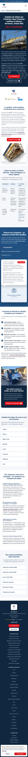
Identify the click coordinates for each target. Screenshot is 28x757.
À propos (14, 735)
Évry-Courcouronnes (14, 713)
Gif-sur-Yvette (14, 708)
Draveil (14, 710)
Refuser (8, 753)
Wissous (14, 719)
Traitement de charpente (9, 592)
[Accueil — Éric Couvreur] (4, 6)
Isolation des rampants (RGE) (10, 567)
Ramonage (14, 661)
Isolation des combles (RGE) (9, 572)
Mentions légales (14, 740)
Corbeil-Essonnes (14, 675)
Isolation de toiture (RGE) (14, 652)
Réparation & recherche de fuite (14, 640)
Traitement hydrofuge (14, 647)
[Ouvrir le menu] (25, 6)
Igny (14, 702)
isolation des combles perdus (10, 509)
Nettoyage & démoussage (14, 643)
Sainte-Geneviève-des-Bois (14, 699)
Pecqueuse (5, 454)
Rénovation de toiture (8, 587)
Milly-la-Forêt (6, 439)
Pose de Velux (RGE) (8, 577)
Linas (4, 464)
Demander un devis (13, 80)
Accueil (3, 10)
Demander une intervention (13, 403)
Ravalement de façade (14, 658)
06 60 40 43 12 (15, 76)
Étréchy (4, 434)
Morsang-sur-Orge (14, 687)
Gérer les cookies (14, 742)
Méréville (5, 444)
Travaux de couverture (8, 582)
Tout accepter (20, 753)
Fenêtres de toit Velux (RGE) (14, 649)
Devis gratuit (14, 629)
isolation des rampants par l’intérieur (21, 216)
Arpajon (5, 429)
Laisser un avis (14, 622)
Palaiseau (14, 696)
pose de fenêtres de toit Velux (17, 355)
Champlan (14, 725)
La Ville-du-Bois (14, 728)
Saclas (4, 449)
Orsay (14, 705)
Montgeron (5, 459)
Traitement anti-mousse (14, 645)
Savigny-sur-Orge (14, 684)
